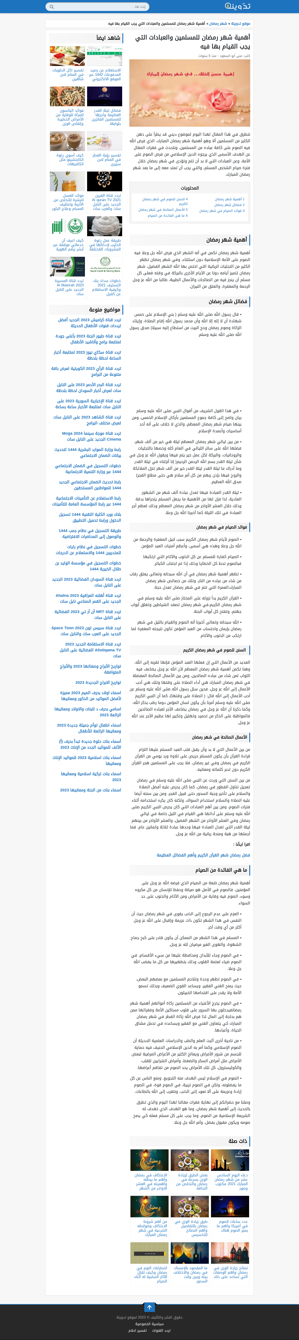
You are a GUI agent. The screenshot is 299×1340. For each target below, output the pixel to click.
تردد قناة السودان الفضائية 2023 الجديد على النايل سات (86, 582)
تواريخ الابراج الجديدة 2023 (98, 682)
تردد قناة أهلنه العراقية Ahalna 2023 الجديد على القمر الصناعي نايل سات (88, 598)
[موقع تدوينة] (237, 6)
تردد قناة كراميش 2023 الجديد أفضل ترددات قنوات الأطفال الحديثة (89, 323)
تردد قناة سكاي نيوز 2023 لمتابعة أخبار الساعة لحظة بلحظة (87, 355)
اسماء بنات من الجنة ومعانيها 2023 (90, 790)
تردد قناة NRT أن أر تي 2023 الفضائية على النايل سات (88, 614)
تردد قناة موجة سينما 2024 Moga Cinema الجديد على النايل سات (91, 436)
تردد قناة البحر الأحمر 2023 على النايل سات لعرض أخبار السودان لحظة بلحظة (88, 387)
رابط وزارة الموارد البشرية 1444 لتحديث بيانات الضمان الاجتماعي (88, 452)
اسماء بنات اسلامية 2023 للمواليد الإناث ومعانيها (87, 760)
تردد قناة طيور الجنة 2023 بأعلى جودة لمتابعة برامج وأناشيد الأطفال (88, 339)
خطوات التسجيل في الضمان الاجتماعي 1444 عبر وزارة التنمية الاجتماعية (88, 468)
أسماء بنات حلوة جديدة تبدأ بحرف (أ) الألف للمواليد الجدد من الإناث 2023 (90, 744)
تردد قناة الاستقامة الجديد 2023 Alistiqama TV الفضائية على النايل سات (90, 650)
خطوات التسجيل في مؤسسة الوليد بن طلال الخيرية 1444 (88, 566)
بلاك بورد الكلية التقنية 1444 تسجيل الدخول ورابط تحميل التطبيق (90, 517)
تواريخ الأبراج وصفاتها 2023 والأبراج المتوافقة (90, 669)
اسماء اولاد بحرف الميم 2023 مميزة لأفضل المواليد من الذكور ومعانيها (90, 695)
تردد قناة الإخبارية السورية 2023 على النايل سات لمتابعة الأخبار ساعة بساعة (88, 404)
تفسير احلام (137, 1330)
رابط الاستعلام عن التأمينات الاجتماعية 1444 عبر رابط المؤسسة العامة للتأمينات (86, 501)
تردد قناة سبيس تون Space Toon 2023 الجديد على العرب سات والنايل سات (86, 631)
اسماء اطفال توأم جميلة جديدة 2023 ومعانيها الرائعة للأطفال (89, 728)
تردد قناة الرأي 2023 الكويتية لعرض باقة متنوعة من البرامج (86, 371)
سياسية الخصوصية (149, 1324)
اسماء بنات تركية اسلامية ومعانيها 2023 (91, 776)
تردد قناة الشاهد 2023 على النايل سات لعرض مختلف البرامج (87, 420)
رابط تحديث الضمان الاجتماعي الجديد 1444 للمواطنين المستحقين (90, 485)
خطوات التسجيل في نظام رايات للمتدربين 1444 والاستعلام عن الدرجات (88, 550)
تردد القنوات (161, 1330)
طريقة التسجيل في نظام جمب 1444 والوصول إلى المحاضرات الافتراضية (90, 533)
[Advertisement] (189, 372)
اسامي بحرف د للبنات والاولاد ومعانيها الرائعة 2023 (88, 712)
